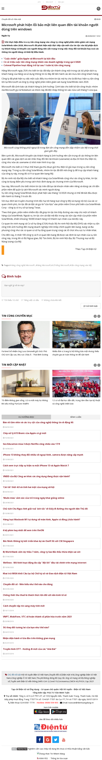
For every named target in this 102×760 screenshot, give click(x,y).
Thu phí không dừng (45, 678)
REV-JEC (61, 2)
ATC (39, 2)
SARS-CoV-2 (43, 681)
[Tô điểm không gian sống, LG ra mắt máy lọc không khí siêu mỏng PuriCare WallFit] (26, 387)
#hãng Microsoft (43, 265)
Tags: (6, 265)
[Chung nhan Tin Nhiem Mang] (51, 753)
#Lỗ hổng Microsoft (60, 265)
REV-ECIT (49, 2)
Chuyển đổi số (7, 19)
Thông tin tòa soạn (59, 758)
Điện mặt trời (68, 674)
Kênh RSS (43, 758)
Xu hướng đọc (26, 417)
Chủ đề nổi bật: (14, 674)
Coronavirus (63, 681)
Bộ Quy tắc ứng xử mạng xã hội (69, 678)
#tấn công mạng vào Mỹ (81, 265)
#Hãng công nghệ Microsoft (22, 265)
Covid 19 (54, 681)
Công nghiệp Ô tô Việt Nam (23, 678)
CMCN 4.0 (73, 681)
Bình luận (75, 417)
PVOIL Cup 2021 (86, 681)
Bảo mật (17, 19)
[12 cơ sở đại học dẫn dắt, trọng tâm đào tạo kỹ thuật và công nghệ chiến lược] (76, 387)
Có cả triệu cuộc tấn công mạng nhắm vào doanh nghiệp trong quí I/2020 (42, 61)
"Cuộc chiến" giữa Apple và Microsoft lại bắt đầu (29, 58)
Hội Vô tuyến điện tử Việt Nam (34, 674)
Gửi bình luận (92, 306)
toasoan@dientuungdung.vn (81, 702)
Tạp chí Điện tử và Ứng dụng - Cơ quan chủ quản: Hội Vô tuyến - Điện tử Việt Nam (51, 689)
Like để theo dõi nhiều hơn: (51, 719)
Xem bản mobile (51, 707)
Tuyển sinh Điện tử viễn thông (24, 681)
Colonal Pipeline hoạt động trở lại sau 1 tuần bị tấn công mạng (37, 65)
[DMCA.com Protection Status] (19, 748)
